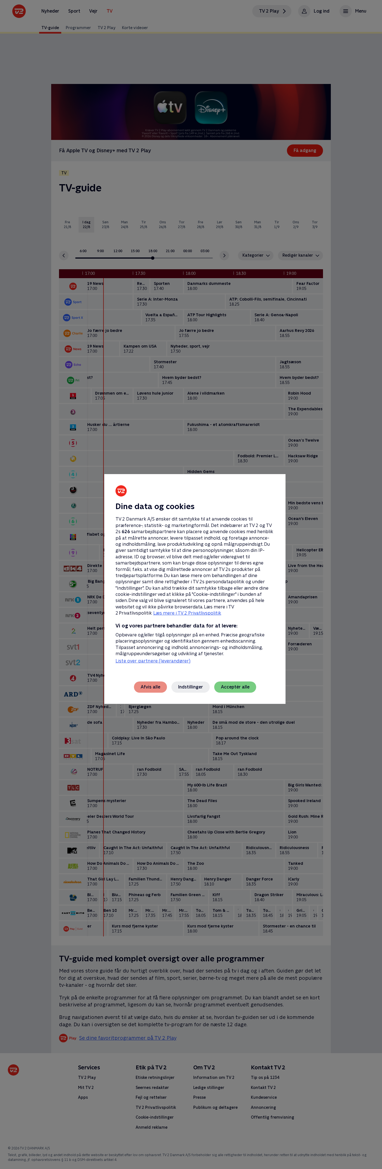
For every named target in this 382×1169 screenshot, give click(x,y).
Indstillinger (190, 687)
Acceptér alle (235, 687)
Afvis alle (150, 687)
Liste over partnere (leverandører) (152, 661)
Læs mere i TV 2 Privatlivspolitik (187, 613)
